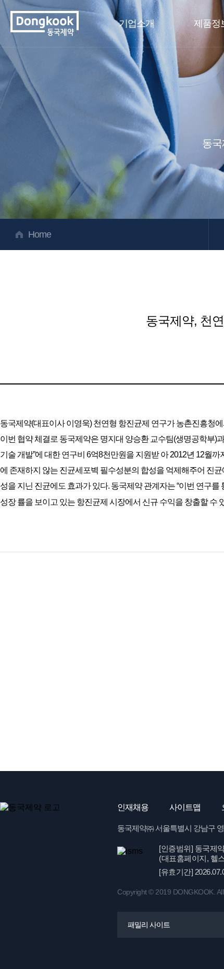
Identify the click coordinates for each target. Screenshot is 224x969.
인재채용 (132, 807)
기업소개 (136, 23)
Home (39, 234)
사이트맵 (185, 807)
